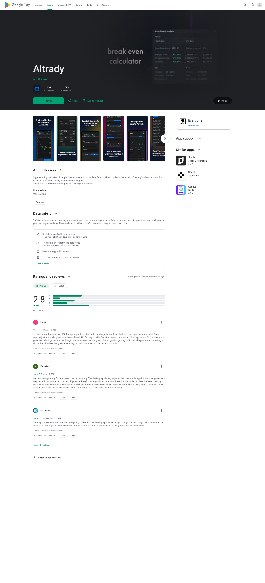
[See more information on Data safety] (56, 213)
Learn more (47, 237)
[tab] (38, 5)
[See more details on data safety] (43, 263)
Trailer (222, 101)
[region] (76, 89)
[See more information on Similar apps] (199, 149)
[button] (43, 138)
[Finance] (39, 202)
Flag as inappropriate (47, 457)
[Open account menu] (259, 5)
